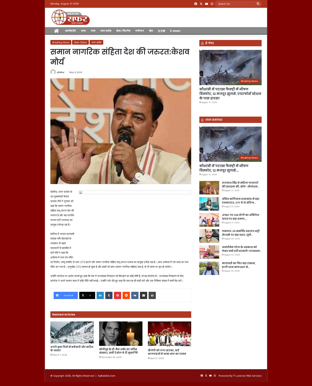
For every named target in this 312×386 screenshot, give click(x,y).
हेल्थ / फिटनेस (123, 30)
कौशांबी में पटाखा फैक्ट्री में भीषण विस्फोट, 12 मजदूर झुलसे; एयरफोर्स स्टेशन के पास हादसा (230, 94)
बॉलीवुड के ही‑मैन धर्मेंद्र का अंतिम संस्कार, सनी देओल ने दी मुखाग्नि (118, 351)
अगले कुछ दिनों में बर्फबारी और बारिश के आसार (71, 348)
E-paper (175, 30)
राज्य (93, 30)
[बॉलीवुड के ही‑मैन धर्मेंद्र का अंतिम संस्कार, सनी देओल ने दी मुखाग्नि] (120, 333)
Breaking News (60, 42)
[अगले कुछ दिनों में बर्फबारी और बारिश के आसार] (72, 332)
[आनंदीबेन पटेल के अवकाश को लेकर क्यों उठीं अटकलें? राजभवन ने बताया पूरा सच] (209, 252)
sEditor (60, 72)
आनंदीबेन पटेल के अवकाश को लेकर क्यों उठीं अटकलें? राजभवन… (242, 249)
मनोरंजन (139, 30)
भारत (83, 30)
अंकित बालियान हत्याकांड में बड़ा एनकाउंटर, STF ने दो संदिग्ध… (240, 200)
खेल (151, 30)
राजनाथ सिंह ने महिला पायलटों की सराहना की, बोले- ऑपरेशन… (240, 184)
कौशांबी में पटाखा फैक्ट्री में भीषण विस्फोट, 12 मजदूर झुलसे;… (223, 168)
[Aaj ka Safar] (70, 17)
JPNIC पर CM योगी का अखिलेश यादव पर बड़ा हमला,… (240, 217)
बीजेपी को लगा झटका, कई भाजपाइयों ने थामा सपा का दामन (167, 352)
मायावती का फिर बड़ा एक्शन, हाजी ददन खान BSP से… (239, 265)
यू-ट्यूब (161, 30)
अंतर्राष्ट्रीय (70, 30)
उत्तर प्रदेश (105, 30)
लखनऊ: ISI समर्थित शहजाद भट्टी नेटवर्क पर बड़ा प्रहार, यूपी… (241, 233)
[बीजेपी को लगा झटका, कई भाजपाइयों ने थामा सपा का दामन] (169, 334)
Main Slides (80, 42)
